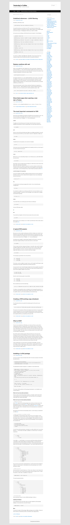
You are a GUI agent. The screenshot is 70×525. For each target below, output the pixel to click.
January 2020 (49, 64)
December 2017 (49, 83)
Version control (18, 224)
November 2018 (49, 75)
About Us (18, 11)
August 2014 (49, 112)
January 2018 (49, 82)
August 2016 (49, 94)
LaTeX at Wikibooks (16, 514)
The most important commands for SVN (25, 111)
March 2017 (49, 89)
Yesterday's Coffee (20, 5)
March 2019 (49, 70)
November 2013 (49, 115)
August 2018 (49, 78)
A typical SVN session (20, 229)
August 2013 (49, 117)
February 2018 (49, 81)
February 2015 (49, 106)
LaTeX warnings (32, 59)
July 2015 (48, 103)
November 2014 (49, 108)
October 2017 (49, 84)
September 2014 (49, 111)
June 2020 (48, 61)
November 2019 (49, 65)
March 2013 (49, 121)
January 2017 (49, 91)
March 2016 (49, 98)
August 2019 (49, 67)
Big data (48, 31)
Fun (47, 34)
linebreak (24, 93)
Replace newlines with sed (21, 64)
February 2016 (49, 99)
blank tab (32, 106)
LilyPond (48, 37)
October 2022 (49, 55)
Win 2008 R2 (49, 48)
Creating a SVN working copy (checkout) (26, 299)
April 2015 (48, 105)
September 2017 (49, 86)
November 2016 (49, 93)
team (32, 224)
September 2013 (49, 116)
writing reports (40, 59)
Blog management (50, 32)
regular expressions (29, 93)
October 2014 (49, 109)
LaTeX (17, 59)
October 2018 (49, 76)
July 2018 (48, 79)
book (18, 221)
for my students (27, 59)
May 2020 (48, 62)
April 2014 (48, 113)
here (41, 168)
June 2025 (48, 52)
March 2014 (49, 114)
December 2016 (49, 92)
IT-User (48, 35)
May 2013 (48, 119)
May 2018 (48, 80)
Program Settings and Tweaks (20, 106)
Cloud (48, 33)
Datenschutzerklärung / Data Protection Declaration (28, 11)
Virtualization (49, 47)
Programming (49, 44)
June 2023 (48, 54)
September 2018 (49, 77)
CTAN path (36, 405)
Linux (17, 93)
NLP (47, 42)
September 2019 (49, 66)
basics (21, 59)
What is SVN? (17, 321)
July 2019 (48, 68)
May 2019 (48, 69)
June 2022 (48, 57)
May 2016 (48, 96)
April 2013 (48, 120)
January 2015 (49, 107)
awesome (21, 93)
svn (30, 224)
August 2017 (49, 87)
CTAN (16, 403)
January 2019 (49, 73)
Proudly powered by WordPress (35, 521)
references (36, 59)
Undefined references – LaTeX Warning (25, 18)
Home (14, 11)
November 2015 (49, 102)
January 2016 (49, 100)
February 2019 (49, 71)
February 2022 (49, 58)
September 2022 (49, 56)
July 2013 (48, 118)
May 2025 (48, 53)
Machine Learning (50, 41)
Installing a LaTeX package (21, 353)
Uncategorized (49, 45)
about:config (29, 106)
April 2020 (48, 63)
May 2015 (48, 104)
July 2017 (48, 88)
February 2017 (49, 90)
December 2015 (49, 101)
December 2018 (49, 74)
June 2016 (48, 95)
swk (21, 20)
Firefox (35, 106)
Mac (47, 39)
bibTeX (24, 59)
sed (33, 93)
